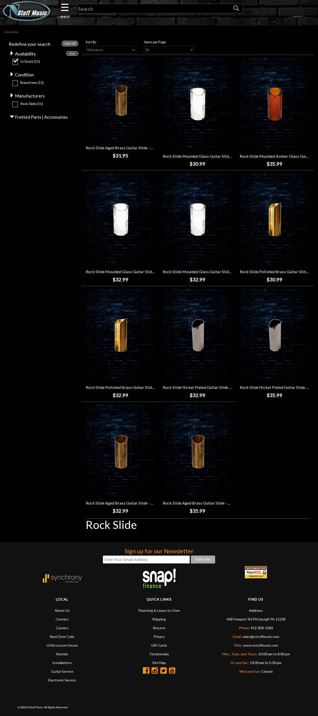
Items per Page (155, 42)
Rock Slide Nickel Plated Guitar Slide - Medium (204, 387)
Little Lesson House (62, 645)
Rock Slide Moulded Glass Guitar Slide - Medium (206, 156)
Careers (62, 628)
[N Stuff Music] (26, 11)
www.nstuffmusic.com (260, 645)
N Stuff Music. (35, 707)
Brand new (32, 82)
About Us (62, 610)
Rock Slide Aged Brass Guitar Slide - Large (200, 503)
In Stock (30, 61)
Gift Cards (159, 645)
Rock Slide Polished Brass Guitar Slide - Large (126, 387)
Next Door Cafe (62, 636)
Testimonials (159, 654)
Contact (62, 619)
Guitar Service (62, 671)
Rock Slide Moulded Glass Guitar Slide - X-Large (205, 271)
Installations (62, 663)
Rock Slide (31, 104)
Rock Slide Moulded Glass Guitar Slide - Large (126, 271)
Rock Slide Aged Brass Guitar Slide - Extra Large (128, 147)
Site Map (159, 663)
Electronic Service (62, 680)
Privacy (159, 636)
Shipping (159, 619)
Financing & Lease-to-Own (159, 610)
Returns (159, 628)
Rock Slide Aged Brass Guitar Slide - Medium (125, 503)
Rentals (62, 654)
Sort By (91, 42)
